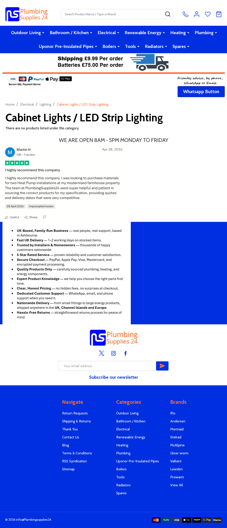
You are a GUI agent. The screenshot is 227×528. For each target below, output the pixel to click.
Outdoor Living (26, 32)
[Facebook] (125, 353)
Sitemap (68, 469)
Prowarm (177, 477)
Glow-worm (179, 453)
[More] (43, 32)
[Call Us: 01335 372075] (185, 14)
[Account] (197, 14)
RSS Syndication (74, 461)
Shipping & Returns (76, 421)
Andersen (177, 421)
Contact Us (70, 437)
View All (176, 485)
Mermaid (177, 429)
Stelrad (175, 437)
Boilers (109, 46)
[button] (201, 91)
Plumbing (204, 32)
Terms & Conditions (77, 453)
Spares (179, 46)
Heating (178, 32)
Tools (130, 46)
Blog (65, 445)
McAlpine (177, 445)
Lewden (176, 469)
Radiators (154, 46)
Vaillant (176, 461)
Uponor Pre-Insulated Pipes (66, 46)
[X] (102, 353)
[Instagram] (113, 353)
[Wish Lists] (208, 14)
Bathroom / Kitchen (69, 32)
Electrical (107, 32)
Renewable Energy (143, 32)
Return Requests (75, 413)
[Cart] (219, 14)
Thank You (70, 429)
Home (10, 104)
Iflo (172, 413)
